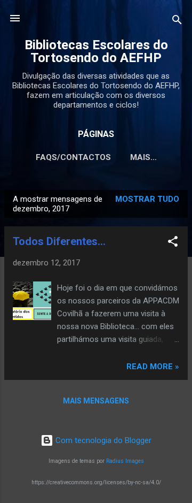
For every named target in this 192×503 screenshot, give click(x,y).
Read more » (152, 366)
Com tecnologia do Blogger (102, 440)
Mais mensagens (96, 401)
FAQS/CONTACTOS (73, 157)
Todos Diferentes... (59, 241)
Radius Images (125, 461)
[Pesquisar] (177, 21)
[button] (172, 243)
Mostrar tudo (147, 199)
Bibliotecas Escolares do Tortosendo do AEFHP (96, 51)
